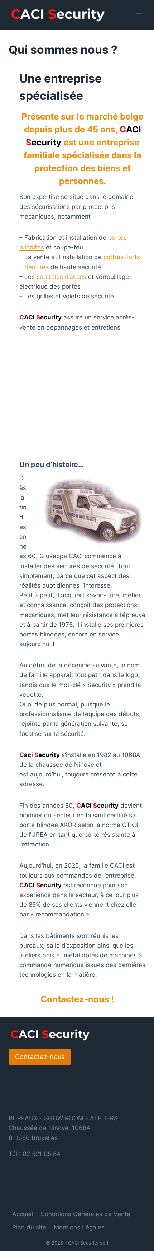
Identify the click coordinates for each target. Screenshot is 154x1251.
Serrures (36, 267)
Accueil (22, 1214)
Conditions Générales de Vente (85, 1214)
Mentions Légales (79, 1227)
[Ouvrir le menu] (138, 14)
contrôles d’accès (61, 276)
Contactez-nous (39, 1056)
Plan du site (29, 1227)
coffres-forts (122, 257)
